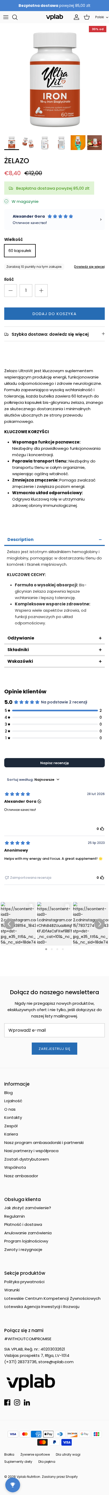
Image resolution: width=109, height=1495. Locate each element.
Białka (9, 1454)
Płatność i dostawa (23, 1224)
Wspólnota (15, 1167)
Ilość (9, 279)
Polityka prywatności (24, 1281)
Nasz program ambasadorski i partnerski (44, 1142)
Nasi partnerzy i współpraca (31, 1150)
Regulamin (14, 1216)
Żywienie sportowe (35, 1454)
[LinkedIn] (27, 1402)
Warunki (12, 1290)
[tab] (54, 540)
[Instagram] (17, 1402)
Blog (8, 1092)
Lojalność (13, 1101)
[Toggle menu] (6, 17)
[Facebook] (7, 1402)
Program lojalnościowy (26, 1241)
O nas (10, 1109)
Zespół (10, 1126)
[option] (54, 77)
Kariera (11, 1134)
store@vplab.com (56, 1362)
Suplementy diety (18, 1461)
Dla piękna (46, 1461)
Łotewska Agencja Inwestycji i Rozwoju (41, 1306)
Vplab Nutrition (28, 1476)
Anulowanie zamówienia (28, 1233)
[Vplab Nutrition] (54, 17)
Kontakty (13, 1117)
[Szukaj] (17, 17)
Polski (99, 17)
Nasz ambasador (21, 1176)
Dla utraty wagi (68, 1454)
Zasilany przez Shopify (60, 1476)
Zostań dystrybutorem (26, 1159)
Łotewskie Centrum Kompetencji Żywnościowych (52, 1298)
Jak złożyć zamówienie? (27, 1208)
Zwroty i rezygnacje (23, 1249)
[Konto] (75, 17)
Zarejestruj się (55, 1048)
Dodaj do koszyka (54, 313)
